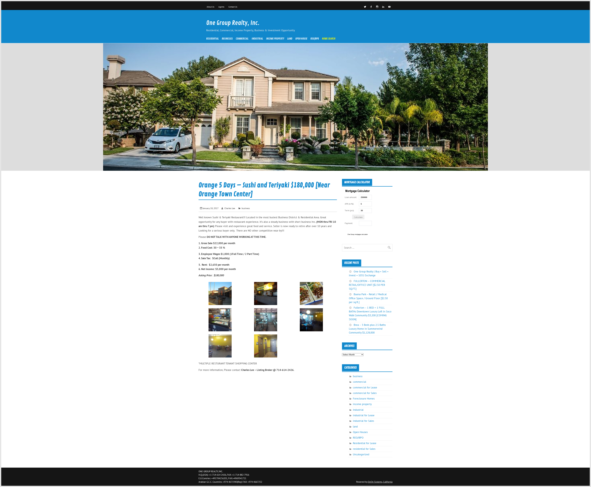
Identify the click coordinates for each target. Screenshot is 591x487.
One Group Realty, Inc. (232, 23)
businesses (227, 38)
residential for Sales (364, 449)
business (246, 208)
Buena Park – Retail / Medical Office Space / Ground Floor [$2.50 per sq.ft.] (368, 298)
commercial (359, 381)
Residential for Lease (364, 443)
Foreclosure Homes (364, 398)
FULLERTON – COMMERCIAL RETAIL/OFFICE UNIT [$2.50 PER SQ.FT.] (367, 284)
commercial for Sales (365, 393)
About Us (210, 6)
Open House (301, 38)
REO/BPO (314, 38)
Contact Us (232, 6)
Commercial (242, 38)
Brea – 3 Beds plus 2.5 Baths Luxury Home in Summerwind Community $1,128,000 (367, 328)
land (289, 38)
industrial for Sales (363, 421)
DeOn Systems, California (380, 481)
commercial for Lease (365, 387)
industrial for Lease (363, 415)
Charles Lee (229, 208)
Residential (212, 38)
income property (275, 38)
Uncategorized (361, 454)
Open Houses (360, 432)
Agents (221, 6)
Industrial (257, 38)
